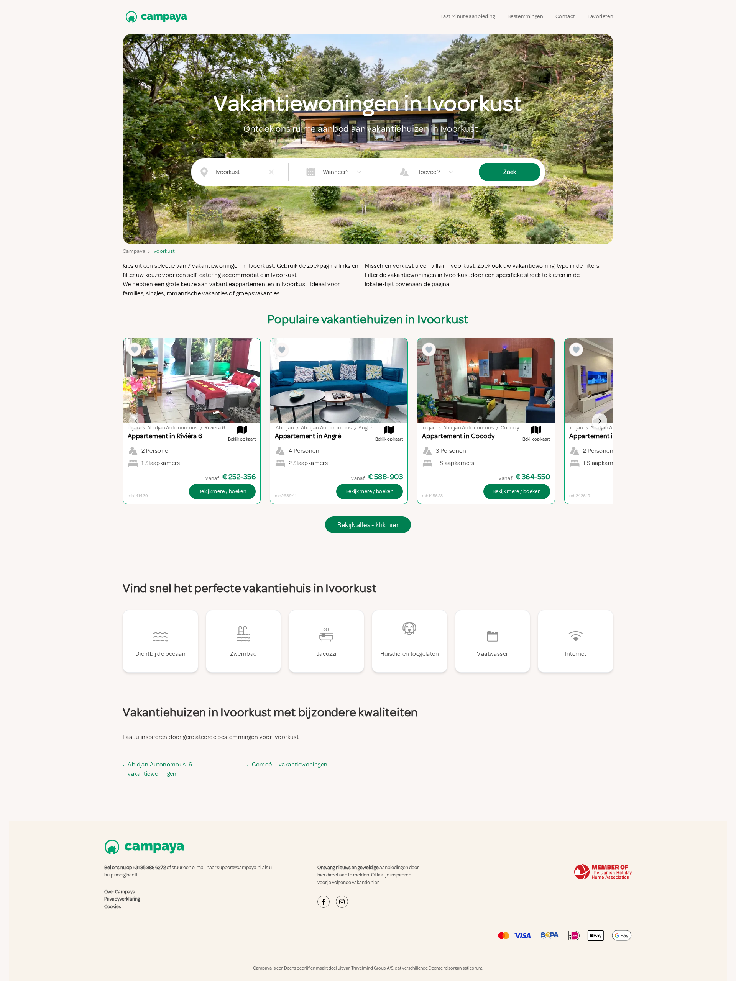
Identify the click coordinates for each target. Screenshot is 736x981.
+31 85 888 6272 (149, 868)
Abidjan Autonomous (172, 427)
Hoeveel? (428, 172)
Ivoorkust (163, 251)
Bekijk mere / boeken (222, 491)
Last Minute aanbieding (467, 16)
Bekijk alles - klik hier (368, 525)
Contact (565, 16)
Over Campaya (119, 892)
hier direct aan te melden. (343, 875)
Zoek (509, 172)
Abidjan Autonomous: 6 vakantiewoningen (160, 769)
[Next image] (599, 421)
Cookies (112, 907)
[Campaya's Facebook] (323, 902)
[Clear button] (271, 172)
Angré (365, 427)
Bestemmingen (525, 16)
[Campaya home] (155, 16)
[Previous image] (136, 421)
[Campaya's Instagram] (342, 902)
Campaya (134, 251)
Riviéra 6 (215, 427)
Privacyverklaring (122, 899)
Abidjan (131, 427)
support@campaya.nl (239, 868)
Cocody (510, 427)
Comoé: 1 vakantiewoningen (289, 764)
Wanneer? (335, 172)
